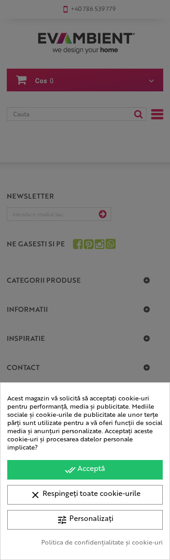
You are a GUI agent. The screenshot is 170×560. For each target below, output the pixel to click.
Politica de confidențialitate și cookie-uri (102, 542)
